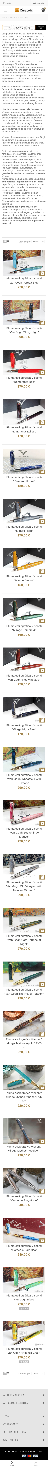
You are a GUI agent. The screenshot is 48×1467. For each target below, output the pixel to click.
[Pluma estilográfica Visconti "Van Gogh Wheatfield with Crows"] (24, 759)
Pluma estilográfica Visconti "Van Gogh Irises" (24, 1297)
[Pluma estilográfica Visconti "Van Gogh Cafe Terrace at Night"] (24, 920)
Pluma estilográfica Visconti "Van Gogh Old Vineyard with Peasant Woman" (24, 886)
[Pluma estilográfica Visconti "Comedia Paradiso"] (24, 1230)
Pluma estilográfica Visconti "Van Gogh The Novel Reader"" (24, 991)
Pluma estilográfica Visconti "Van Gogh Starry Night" (24, 330)
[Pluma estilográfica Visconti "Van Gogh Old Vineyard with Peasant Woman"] (24, 866)
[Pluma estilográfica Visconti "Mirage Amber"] (24, 561)
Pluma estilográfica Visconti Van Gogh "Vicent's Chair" (24, 1350)
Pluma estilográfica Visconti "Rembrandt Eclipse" (24, 429)
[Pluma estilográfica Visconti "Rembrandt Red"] (24, 362)
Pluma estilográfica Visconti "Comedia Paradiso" (24, 1247)
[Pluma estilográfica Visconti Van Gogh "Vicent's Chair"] (24, 1333)
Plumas (13, 17)
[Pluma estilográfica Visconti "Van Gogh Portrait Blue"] (24, 263)
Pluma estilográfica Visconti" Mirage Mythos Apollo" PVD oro (24, 1043)
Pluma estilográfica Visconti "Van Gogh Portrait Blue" (24, 280)
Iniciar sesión (38, 3)
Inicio (4, 17)
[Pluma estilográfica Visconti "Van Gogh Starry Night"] (24, 312)
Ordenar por (25, 241)
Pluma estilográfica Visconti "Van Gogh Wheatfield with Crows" (24, 779)
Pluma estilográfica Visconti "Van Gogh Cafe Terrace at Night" (24, 939)
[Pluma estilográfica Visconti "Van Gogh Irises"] (24, 1280)
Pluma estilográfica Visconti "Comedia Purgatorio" (24, 1198)
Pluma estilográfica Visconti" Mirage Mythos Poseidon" (24, 1148)
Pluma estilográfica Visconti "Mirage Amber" (24, 578)
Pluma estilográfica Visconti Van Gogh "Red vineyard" (24, 677)
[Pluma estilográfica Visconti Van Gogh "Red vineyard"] (24, 660)
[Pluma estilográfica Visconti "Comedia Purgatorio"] (24, 1180)
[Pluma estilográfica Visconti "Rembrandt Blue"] (24, 461)
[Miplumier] (24, 10)
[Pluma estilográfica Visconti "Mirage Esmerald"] (24, 610)
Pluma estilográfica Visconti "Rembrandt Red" (24, 379)
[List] (8, 241)
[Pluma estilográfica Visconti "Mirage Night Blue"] (24, 710)
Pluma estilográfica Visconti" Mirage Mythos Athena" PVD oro (24, 1097)
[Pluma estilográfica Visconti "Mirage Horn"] (24, 511)
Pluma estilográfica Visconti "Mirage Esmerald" (24, 627)
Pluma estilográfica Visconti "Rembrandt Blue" (24, 479)
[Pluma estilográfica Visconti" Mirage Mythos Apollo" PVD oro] (24, 1023)
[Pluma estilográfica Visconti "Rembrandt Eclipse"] (24, 412)
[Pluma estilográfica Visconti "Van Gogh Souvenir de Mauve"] (24, 813)
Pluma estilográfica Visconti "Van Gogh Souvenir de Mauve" (24, 832)
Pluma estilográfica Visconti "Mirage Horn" (24, 528)
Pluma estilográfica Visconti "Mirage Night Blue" (24, 727)
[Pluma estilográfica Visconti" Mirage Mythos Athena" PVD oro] (24, 1077)
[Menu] (5, 10)
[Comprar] (42, 273)
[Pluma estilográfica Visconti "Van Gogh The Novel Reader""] (24, 974)
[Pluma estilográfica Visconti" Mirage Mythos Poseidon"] (24, 1131)
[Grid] (5, 241)
